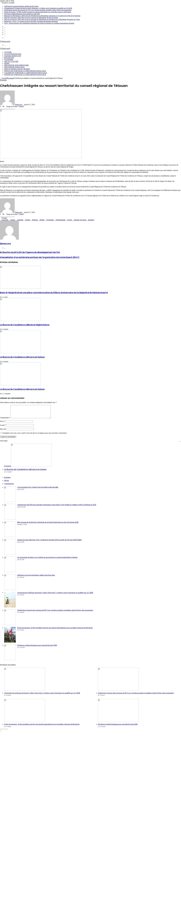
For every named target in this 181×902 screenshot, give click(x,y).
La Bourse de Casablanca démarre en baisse (22, 357)
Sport (6, 63)
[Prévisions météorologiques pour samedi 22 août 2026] (10, 659)
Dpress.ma (18, 104)
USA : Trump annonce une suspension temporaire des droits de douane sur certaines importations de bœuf (39, 23)
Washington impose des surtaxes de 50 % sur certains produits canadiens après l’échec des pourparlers (37, 10)
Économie (8, 59)
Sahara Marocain (12, 56)
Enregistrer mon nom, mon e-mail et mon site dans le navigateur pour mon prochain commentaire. (35, 433)
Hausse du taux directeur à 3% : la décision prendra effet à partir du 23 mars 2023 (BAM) (49, 540)
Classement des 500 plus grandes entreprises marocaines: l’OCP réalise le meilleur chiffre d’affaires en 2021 (56, 505)
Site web (3, 429)
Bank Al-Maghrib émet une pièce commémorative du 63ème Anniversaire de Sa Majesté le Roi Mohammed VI (54, 292)
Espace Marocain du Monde (17, 69)
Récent (6, 480)
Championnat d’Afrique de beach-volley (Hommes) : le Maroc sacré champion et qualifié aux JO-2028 (38, 8)
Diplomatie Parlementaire (16, 65)
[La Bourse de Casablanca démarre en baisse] (20, 352)
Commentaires (9, 484)
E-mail (3, 425)
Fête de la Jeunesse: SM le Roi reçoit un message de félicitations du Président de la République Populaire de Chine (42, 19)
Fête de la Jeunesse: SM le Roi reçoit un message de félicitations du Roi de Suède (31, 17)
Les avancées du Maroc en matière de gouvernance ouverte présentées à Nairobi (47, 557)
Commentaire (5, 418)
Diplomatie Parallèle (14, 67)
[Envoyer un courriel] (23, 104)
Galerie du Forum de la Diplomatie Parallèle (25, 73)
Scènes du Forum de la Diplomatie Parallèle (25, 74)
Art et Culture (11, 61)
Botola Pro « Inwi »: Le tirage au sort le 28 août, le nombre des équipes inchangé (31, 21)
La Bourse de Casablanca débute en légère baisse (24, 324)
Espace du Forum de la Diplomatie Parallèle (25, 71)
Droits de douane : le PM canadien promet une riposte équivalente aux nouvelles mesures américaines (37, 12)
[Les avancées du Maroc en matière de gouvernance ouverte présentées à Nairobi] (10, 571)
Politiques (9, 58)
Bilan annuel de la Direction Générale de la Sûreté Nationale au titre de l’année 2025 (47, 522)
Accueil (4, 78)
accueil (8, 52)
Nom (2, 421)
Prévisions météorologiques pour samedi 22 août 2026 (22, 14)
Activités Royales (12, 54)
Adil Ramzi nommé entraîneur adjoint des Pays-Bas (21, 6)
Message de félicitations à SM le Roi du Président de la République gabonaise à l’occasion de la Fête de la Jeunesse (42, 16)
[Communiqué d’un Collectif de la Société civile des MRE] (10, 501)
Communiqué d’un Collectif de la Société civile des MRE (37, 487)
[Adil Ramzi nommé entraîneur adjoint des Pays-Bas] (10, 589)
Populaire (7, 477)
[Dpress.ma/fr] (5, 41)
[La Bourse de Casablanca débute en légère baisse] (20, 320)
